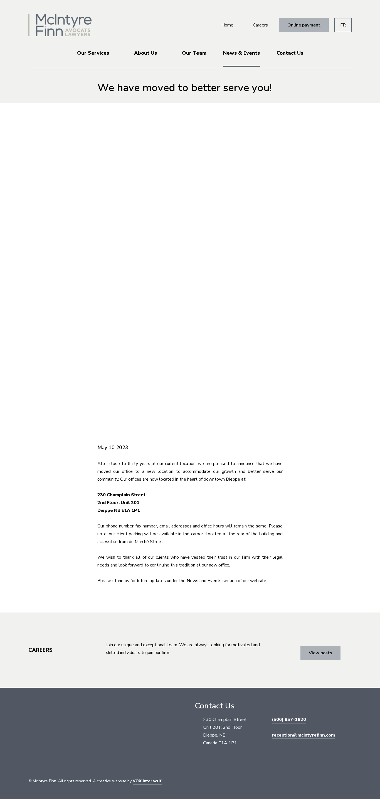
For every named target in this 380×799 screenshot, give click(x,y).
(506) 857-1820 (289, 719)
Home (227, 25)
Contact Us (290, 53)
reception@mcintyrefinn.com (303, 735)
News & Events (241, 53)
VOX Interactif (147, 781)
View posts (320, 653)
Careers (260, 25)
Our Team (194, 53)
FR (343, 25)
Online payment (303, 25)
